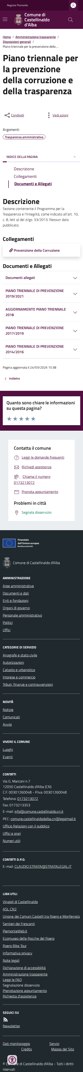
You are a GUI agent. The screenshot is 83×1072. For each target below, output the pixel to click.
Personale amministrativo (22, 615)
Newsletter (11, 1026)
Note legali (11, 960)
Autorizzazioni (13, 662)
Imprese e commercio (19, 677)
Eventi (8, 757)
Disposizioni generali (17, 41)
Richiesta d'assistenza (19, 996)
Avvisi (7, 724)
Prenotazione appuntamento (25, 990)
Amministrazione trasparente (35, 36)
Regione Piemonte (17, 5)
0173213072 (27, 798)
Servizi (54, 1043)
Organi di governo (16, 608)
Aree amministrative (18, 586)
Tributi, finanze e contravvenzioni (28, 684)
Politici (8, 622)
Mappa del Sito (62, 1049)
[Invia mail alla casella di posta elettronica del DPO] (43, 866)
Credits (26, 1049)
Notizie (8, 709)
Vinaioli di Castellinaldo (20, 901)
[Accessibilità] (12, 1060)
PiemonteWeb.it (15, 931)
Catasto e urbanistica (19, 669)
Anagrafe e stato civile (20, 655)
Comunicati (11, 717)
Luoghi (8, 749)
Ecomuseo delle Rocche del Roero (28, 938)
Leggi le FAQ (12, 979)
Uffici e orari (12, 833)
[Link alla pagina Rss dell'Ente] (5, 1019)
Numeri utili (11, 840)
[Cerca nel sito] (68, 19)
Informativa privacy (17, 953)
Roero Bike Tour (15, 945)
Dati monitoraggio (16, 1043)
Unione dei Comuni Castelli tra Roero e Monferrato (41, 916)
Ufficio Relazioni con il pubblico (26, 826)
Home (7, 36)
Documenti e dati (16, 593)
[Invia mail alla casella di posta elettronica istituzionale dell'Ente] (39, 811)
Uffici (6, 630)
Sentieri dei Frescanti (19, 923)
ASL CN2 (10, 909)
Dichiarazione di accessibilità (24, 967)
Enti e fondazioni (15, 600)
